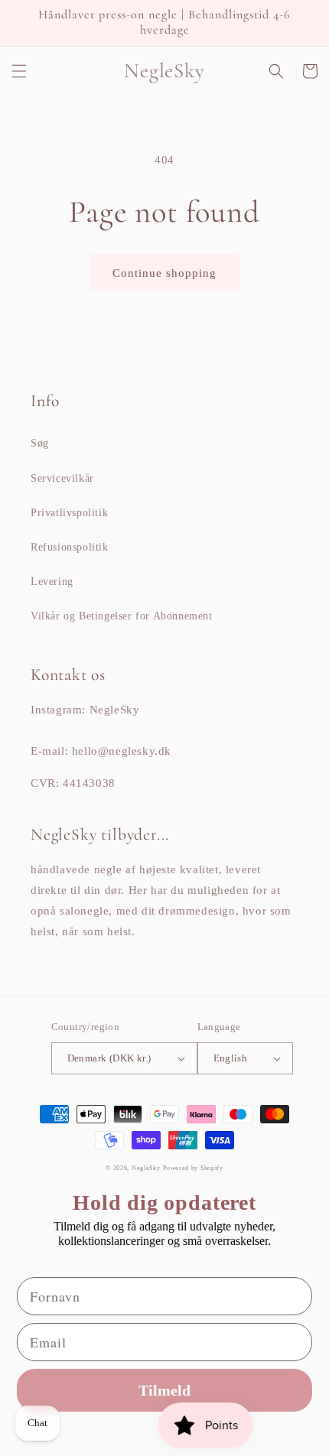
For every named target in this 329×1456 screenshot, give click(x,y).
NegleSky (146, 1168)
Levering (52, 581)
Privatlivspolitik (69, 512)
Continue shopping (164, 273)
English (230, 1058)
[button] (19, 71)
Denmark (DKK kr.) (109, 1058)
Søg (40, 443)
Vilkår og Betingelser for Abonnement (122, 616)
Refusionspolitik (70, 547)
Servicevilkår (62, 478)
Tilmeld (164, 1390)
